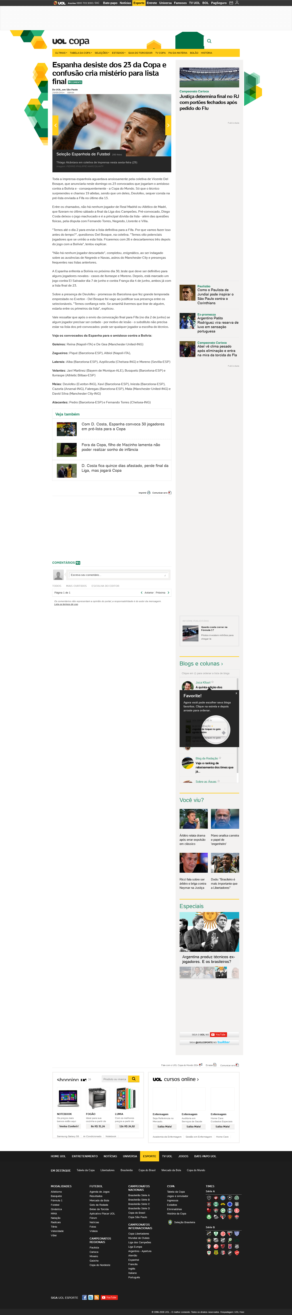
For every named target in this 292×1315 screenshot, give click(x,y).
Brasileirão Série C (139, 1204)
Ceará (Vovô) (223, 1240)
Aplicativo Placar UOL (102, 1213)
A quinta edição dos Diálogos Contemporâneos (213, 689)
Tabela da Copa (80, 52)
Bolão (194, 52)
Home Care (222, 1136)
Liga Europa (135, 1246)
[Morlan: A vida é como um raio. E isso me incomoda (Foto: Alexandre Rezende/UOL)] (233, 977)
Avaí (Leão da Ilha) (237, 1234)
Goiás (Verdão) (223, 1210)
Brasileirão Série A (139, 1195)
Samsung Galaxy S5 (68, 1136)
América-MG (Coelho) (216, 1234)
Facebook (85, 1297)
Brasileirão (127, 1170)
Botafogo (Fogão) (230, 1198)
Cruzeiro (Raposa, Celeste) (230, 1204)
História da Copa (176, 1213)
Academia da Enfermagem (167, 1136)
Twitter (91, 1297)
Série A (210, 1191)
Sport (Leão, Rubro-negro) (230, 1217)
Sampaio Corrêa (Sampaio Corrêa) (216, 1253)
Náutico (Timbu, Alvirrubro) (216, 1246)
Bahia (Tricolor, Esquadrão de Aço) (223, 1198)
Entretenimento (85, 1156)
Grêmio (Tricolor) (230, 1210)
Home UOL (58, 1156)
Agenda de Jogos (100, 1191)
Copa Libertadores (138, 1233)
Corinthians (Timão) (209, 1204)
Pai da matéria (177, 52)
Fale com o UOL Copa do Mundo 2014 (179, 1065)
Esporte (138, 3)
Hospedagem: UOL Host (232, 1312)
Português (134, 1277)
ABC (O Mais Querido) (209, 1234)
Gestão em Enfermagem (199, 1136)
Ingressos (172, 1200)
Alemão (132, 1255)
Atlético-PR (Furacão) (216, 1198)
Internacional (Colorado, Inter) (237, 1210)
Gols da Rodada (99, 1205)
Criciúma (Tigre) (223, 1204)
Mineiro (94, 1256)
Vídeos (94, 1231)
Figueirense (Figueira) (237, 1204)
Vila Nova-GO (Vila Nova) (237, 1253)
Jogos (183, 1156)
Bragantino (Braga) (216, 1240)
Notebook (111, 1136)
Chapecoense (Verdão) (237, 1198)
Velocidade (57, 1231)
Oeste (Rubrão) (223, 1246)
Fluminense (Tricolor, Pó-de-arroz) (216, 1210)
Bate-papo (110, 3)
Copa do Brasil (147, 1170)
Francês (133, 1264)
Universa (165, 3)
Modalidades (61, 1186)
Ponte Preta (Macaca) (237, 1246)
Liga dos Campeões (139, 1242)
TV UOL (194, 3)
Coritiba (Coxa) (216, 1204)
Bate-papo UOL (205, 1156)
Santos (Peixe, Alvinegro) (216, 1217)
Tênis (54, 1226)
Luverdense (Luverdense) (230, 1240)
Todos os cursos (226, 1080)
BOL (205, 3)
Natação (55, 1218)
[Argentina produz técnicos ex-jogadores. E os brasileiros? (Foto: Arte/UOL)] (221, 977)
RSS (97, 1297)
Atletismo (56, 1191)
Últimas (60, 52)
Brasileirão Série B (139, 1199)
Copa (79, 40)
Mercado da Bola (171, 1170)
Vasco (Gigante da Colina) (230, 1253)
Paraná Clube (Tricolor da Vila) (230, 1246)
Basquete (56, 1196)
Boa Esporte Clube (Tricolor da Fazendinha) (209, 1240)
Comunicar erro (159, 492)
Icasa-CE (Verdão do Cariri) (237, 1240)
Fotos (93, 1226)
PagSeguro (219, 3)
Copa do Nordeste (100, 1265)
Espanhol (133, 1260)
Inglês (131, 1268)
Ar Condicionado (92, 1136)
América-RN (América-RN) (223, 1234)
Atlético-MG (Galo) (209, 1198)
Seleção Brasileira (184, 1222)
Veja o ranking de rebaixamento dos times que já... (214, 767)
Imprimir (142, 492)
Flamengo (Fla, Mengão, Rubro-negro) (209, 1210)
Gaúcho (94, 1260)
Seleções (101, 52)
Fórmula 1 (56, 1200)
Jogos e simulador (177, 1196)
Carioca (94, 1252)
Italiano (132, 1273)
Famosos (180, 3)
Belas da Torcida (99, 1209)
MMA (54, 1213)
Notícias (125, 3)
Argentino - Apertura (139, 1251)
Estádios (118, 52)
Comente (76, 82)
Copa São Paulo (137, 1217)
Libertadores (108, 1170)
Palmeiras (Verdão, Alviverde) (209, 1217)
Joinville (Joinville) (209, 1246)
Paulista (94, 1247)
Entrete (152, 3)
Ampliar (158, 99)
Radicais (56, 1222)
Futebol (55, 1205)
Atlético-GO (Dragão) (230, 1234)
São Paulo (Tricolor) (223, 1217)
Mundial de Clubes (139, 1238)
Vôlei (54, 1235)
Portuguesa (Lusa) (209, 1253)
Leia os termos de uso (66, 604)
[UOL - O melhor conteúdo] (58, 4)
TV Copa (160, 52)
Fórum (93, 1218)
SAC (97, 3)
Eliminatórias (174, 1209)
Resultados (96, 1196)
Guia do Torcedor (140, 52)
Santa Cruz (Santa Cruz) (223, 1253)
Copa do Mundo (196, 1170)
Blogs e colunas (199, 663)
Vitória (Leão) (237, 1217)
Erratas (209, 1065)
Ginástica (56, 1209)
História (206, 52)
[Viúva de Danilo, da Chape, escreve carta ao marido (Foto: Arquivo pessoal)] (209, 977)
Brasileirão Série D (139, 1208)
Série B (210, 1227)
